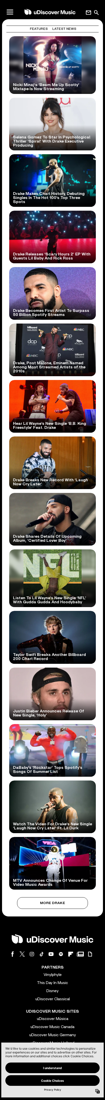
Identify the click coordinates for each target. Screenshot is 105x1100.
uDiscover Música (52, 1019)
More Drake (52, 903)
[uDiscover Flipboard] (70, 954)
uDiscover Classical (52, 999)
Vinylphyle (53, 975)
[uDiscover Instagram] (31, 954)
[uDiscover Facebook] (12, 954)
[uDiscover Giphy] (90, 954)
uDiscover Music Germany (52, 1035)
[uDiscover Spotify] (60, 954)
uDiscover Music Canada (52, 1027)
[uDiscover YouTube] (51, 954)
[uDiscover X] (22, 954)
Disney (52, 991)
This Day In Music (52, 983)
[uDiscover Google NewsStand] (80, 954)
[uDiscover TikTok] (41, 954)
